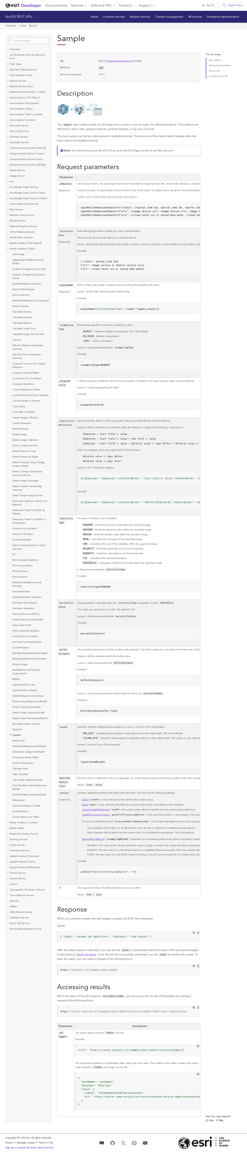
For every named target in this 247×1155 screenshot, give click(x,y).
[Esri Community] (102, 1142)
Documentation (56, 5)
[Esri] (204, 1143)
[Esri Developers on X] (123, 1142)
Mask (85, 805)
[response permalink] (90, 910)
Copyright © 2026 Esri (17, 1138)
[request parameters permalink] (122, 167)
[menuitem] (94, 17)
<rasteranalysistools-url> (119, 61)
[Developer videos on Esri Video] (134, 1142)
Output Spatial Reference (95, 810)
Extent (85, 800)
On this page (213, 54)
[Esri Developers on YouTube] (145, 1142)
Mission (33, 26)
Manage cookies (26, 1143)
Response (214, 71)
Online (22, 26)
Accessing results (218, 76)
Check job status (86, 954)
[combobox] (28, 40)
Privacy (9, 1143)
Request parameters (220, 65)
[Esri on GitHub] (112, 1142)
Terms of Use (46, 1143)
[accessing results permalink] (113, 987)
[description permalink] (95, 94)
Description (215, 60)
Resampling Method (93, 839)
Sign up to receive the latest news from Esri (29, 1148)
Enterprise (10, 26)
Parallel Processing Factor (96, 815)
